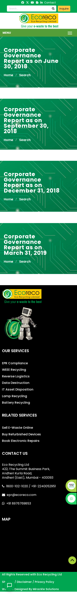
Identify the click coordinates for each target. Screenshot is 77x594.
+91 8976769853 (18, 503)
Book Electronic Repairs (20, 440)
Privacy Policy (44, 582)
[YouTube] (32, 2)
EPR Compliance (15, 363)
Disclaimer (24, 582)
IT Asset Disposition (17, 389)
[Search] (53, 8)
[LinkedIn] (41, 2)
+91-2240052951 (43, 486)
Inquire (64, 9)
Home (8, 75)
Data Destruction (15, 383)
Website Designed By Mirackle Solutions (30, 589)
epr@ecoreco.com (21, 495)
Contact (50, 2)
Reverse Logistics (16, 376)
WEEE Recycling (14, 369)
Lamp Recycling (14, 396)
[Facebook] (22, 2)
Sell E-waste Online (17, 427)
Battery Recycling (16, 402)
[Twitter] (27, 2)
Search (25, 75)
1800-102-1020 (17, 486)
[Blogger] (37, 2)
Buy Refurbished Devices (21, 434)
